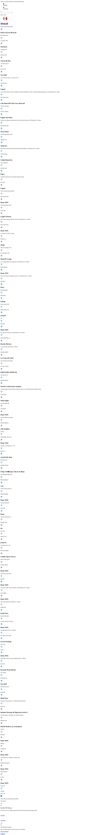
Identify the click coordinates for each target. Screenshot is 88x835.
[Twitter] (3, 834)
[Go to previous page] (1, 11)
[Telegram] (4, 834)
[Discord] (1, 834)
